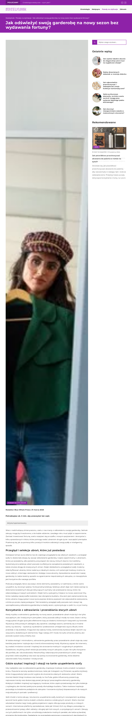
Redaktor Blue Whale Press (18, 510)
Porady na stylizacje (110, 9)
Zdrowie (123, 9)
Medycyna (96, 9)
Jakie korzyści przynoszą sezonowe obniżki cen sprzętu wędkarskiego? (49, 3)
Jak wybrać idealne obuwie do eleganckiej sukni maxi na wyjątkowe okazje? (114, 61)
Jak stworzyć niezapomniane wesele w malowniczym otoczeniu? (113, 111)
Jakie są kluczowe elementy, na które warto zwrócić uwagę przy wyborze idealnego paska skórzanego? (113, 98)
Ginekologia (85, 9)
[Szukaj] (94, 42)
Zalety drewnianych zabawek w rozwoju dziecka (114, 73)
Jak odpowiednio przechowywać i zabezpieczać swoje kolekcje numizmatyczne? (114, 85)
